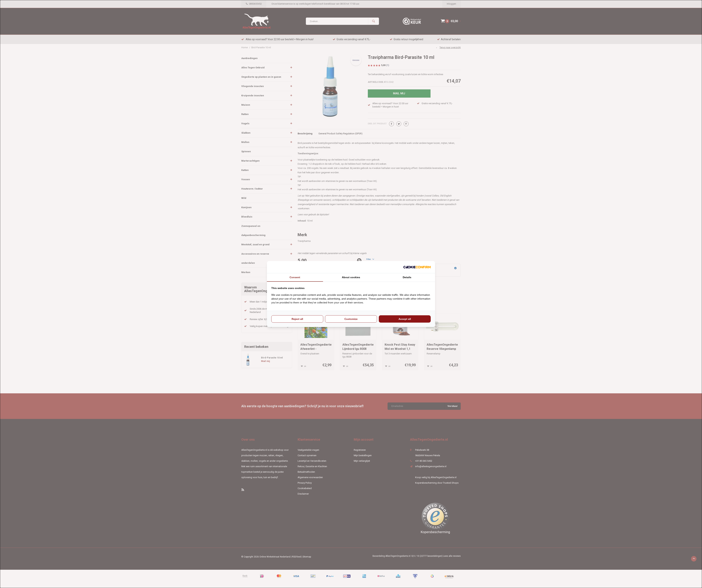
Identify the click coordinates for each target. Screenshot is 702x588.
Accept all (405, 318)
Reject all (297, 318)
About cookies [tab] (351, 277)
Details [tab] (407, 277)
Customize (351, 318)
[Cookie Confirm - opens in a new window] (417, 267)
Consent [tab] (295, 277)
